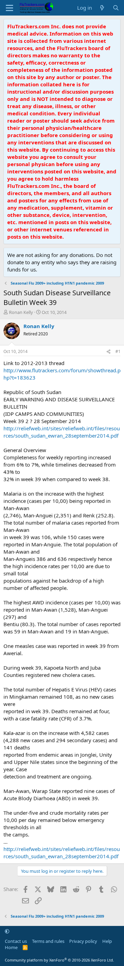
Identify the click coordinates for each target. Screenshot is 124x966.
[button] (7, 931)
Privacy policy (83, 941)
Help (107, 941)
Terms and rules (48, 941)
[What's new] (102, 7)
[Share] (108, 352)
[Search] (116, 7)
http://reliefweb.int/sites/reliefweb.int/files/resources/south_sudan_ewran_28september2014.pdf (61, 432)
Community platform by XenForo (59, 960)
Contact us (16, 941)
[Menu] (9, 8)
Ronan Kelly (21, 312)
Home (11, 947)
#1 (118, 351)
